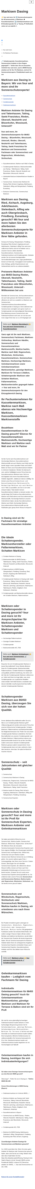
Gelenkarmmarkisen (9, 105)
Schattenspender (8, 102)
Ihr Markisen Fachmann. (11, 53)
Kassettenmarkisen (9, 95)
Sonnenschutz (7, 99)
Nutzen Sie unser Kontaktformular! (12, 1177)
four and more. (8, 50)
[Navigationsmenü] (31, 2)
